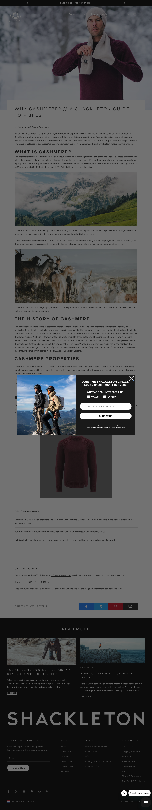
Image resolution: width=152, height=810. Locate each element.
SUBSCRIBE (105, 416)
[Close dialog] (131, 378)
